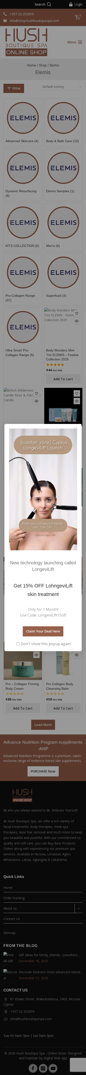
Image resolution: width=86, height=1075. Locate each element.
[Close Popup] (75, 428)
